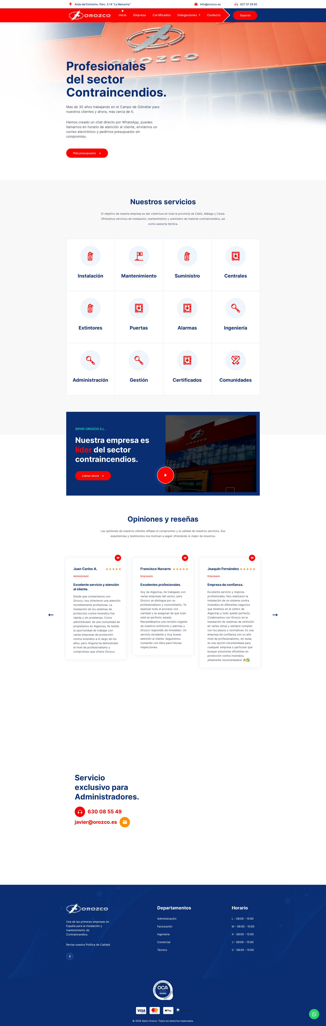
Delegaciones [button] (187, 15)
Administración (166, 918)
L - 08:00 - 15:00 (242, 918)
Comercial (163, 942)
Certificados (162, 15)
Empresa (139, 15)
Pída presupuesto (85, 153)
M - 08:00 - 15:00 (243, 926)
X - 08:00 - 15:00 (243, 934)
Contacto (213, 15)
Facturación (164, 926)
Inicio (122, 15)
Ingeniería (163, 934)
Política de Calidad (98, 944)
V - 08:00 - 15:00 (243, 950)
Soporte (245, 15)
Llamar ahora (90, 475)
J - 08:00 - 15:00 (242, 942)
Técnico (162, 950)
